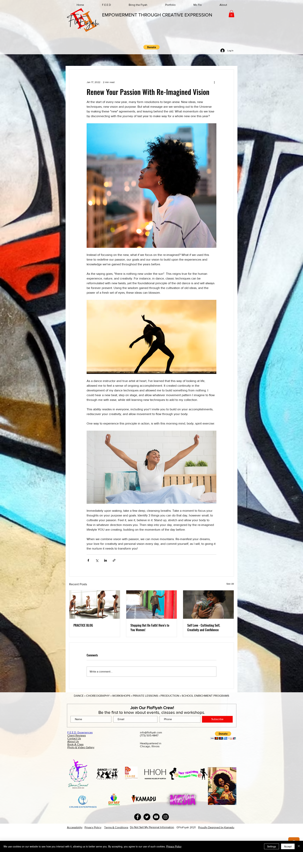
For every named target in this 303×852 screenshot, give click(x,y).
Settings (271, 846)
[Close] (299, 846)
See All (230, 583)
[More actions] (214, 82)
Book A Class (75, 744)
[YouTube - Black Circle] (156, 816)
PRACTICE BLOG (83, 625)
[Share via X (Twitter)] (97, 560)
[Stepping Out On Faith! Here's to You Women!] (151, 604)
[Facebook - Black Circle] (137, 816)
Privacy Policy (173, 846)
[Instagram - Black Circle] (165, 816)
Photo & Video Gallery (80, 747)
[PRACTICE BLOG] (94, 604)
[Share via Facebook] (88, 560)
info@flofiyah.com (151, 732)
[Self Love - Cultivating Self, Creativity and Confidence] (208, 604)
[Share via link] (114, 560)
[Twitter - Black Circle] (146, 816)
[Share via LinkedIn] (105, 560)
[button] (231, 13)
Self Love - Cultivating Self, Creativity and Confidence (203, 627)
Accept (288, 846)
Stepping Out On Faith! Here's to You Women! (149, 627)
